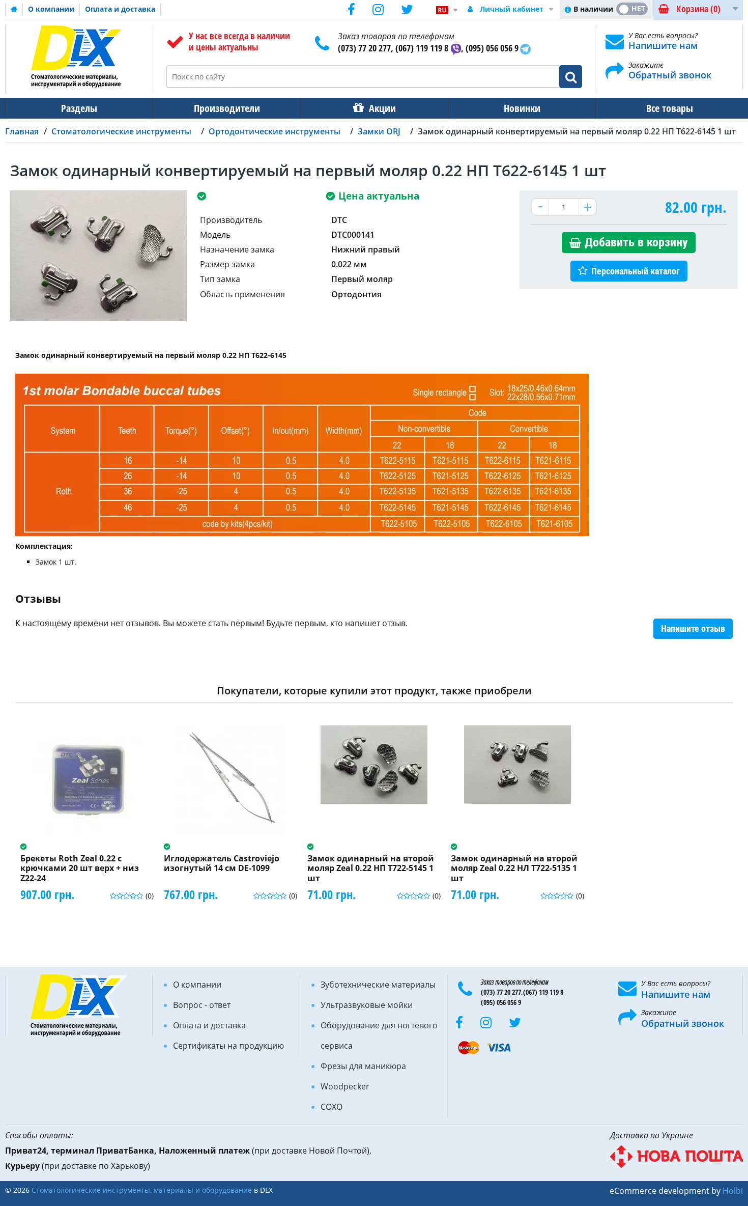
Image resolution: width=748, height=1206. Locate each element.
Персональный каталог (635, 271)
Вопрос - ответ (202, 1005)
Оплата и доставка (120, 9)
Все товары (669, 108)
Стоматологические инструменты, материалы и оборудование (142, 1190)
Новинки (522, 108)
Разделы (79, 108)
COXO (331, 1106)
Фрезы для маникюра (363, 1066)
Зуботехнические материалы (378, 984)
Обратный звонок (669, 74)
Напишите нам (663, 45)
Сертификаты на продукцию (228, 1045)
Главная (22, 131)
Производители (227, 108)
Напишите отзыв (693, 628)
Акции (382, 108)
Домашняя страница (14, 9)
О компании (51, 9)
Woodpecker (345, 1086)
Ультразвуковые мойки (367, 1005)
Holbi (733, 1190)
